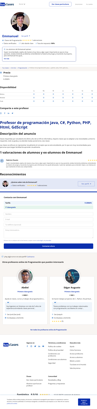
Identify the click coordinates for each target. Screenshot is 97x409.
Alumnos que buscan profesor (33, 385)
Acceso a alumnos (76, 357)
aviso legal (40, 240)
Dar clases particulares (60, 4)
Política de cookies (54, 346)
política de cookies (12, 403)
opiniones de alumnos (72, 395)
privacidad (48, 240)
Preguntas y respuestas (56, 384)
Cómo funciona (75, 350)
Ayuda (72, 346)
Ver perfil (85, 184)
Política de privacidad (55, 350)
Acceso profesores (76, 354)
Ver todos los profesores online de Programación (48, 330)
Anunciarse (78, 4)
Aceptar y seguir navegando (84, 402)
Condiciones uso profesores (54, 355)
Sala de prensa (75, 368)
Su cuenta (89, 4)
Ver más (6, 59)
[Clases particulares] (7, 7)
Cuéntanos (30, 257)
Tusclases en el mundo (78, 365)
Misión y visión (75, 361)
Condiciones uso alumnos (57, 359)
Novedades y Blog (54, 380)
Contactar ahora (48, 246)
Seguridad (51, 363)
